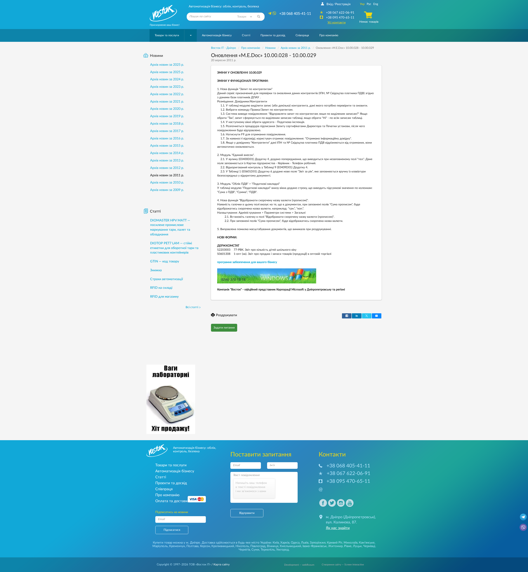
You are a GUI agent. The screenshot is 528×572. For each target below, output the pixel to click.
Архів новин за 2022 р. (167, 94)
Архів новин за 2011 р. (167, 175)
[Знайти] (259, 17)
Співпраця (302, 35)
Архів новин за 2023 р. (167, 86)
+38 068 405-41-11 (348, 465)
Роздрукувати (226, 315)
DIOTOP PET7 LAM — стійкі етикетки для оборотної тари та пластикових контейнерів (174, 248)
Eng (375, 4)
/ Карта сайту (220, 564)
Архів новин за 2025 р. (167, 64)
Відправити (247, 513)
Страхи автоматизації (166, 279)
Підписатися (172, 530)
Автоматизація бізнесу (217, 35)
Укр (362, 4)
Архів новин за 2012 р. (167, 168)
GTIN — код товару (164, 261)
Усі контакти (337, 22)
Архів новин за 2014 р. (167, 153)
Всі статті (192, 307)
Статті (246, 35)
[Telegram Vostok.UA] (523, 517)
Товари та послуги (167, 35)
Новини (156, 56)
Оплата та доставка (172, 501)
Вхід (329, 4)
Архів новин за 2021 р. (167, 101)
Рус (369, 4)
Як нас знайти (338, 528)
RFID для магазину (164, 296)
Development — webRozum (299, 565)
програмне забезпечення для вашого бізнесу (247, 262)
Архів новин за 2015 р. (167, 145)
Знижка (156, 270)
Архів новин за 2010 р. (167, 182)
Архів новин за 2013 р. (167, 160)
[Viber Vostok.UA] (523, 527)
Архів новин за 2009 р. (167, 190)
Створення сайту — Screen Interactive (343, 564)
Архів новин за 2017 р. (167, 131)
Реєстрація (342, 4)
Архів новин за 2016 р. (167, 138)
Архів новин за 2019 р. (167, 116)
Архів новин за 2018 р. (167, 123)
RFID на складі (161, 287)
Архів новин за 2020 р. (167, 108)
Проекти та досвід (272, 35)
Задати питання (224, 327)
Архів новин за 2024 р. (167, 79)
